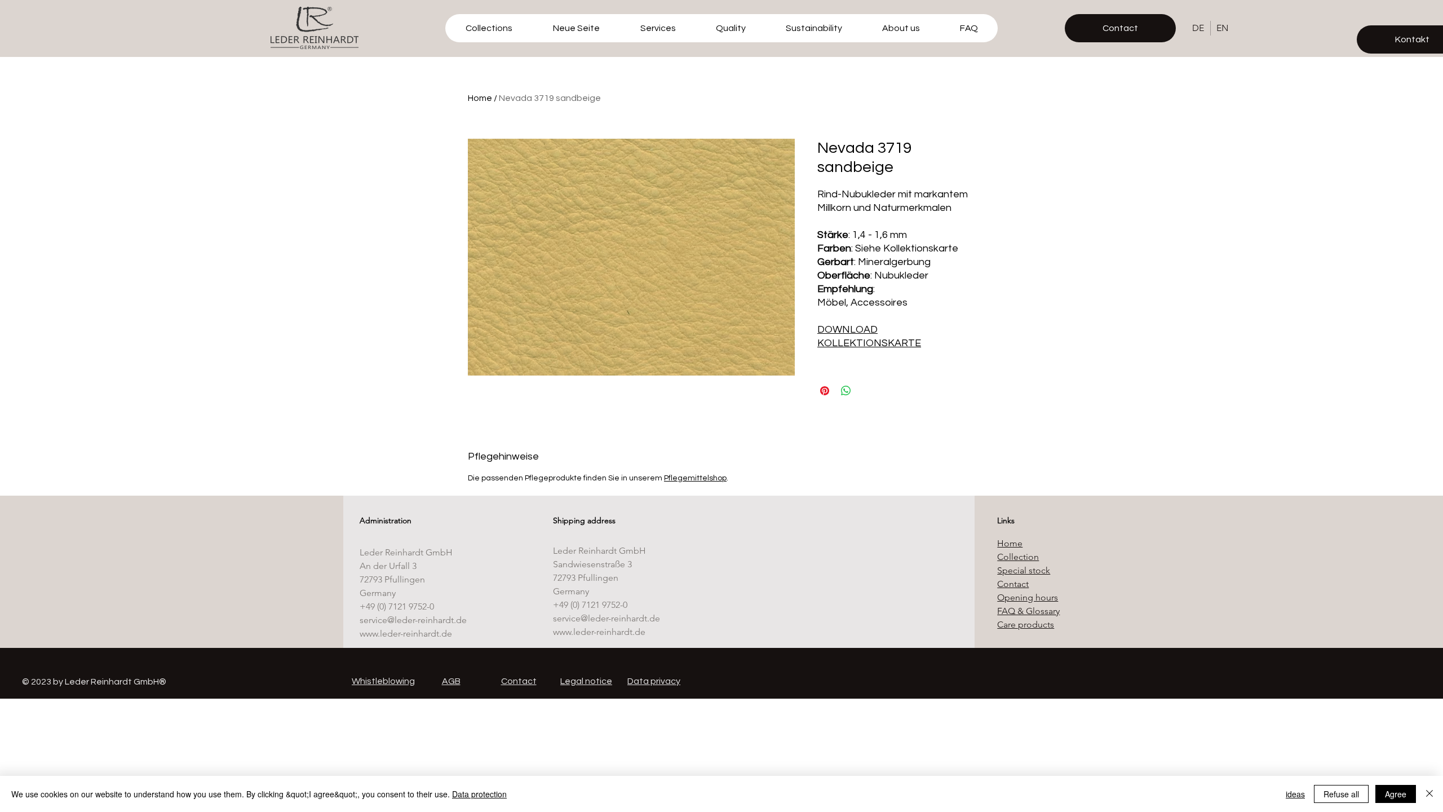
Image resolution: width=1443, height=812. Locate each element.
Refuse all (1341, 794)
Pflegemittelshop (695, 478)
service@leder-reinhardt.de (413, 620)
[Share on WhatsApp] (846, 391)
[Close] (1429, 794)
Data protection (479, 794)
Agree (1395, 794)
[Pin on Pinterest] (824, 391)
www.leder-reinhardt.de (406, 633)
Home (480, 98)
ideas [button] (1295, 794)
